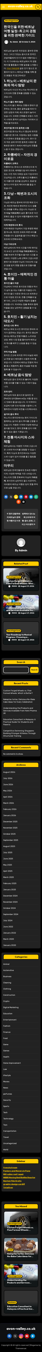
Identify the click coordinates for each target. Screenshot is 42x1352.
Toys (5, 1125)
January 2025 (9, 890)
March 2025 (8, 877)
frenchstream (10, 1168)
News (5, 1088)
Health (6, 1057)
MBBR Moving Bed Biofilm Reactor (19, 1177)
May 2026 (7, 791)
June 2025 (8, 859)
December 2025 (10, 822)
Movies (6, 1081)
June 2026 (8, 784)
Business (7, 976)
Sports (6, 1106)
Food (5, 1038)
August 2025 (9, 846)
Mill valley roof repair (13, 1174)
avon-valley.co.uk (20, 6)
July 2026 (7, 778)
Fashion (6, 1026)
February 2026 (10, 809)
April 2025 (7, 871)
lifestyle (7, 1075)
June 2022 (8, 927)
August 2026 (9, 772)
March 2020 (8, 939)
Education (7, 1013)
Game (5, 1044)
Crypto (6, 1001)
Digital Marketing (11, 1007)
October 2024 (9, 908)
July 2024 (7, 920)
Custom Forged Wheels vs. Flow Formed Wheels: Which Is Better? (20, 583)
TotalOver (8, 1187)
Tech (5, 1112)
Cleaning (7, 983)
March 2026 (8, 803)
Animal (6, 964)
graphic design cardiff (14, 1184)
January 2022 (9, 933)
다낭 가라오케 (13, 68)
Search (21, 662)
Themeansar (20, 1348)
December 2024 (10, 896)
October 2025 (9, 834)
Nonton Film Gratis (12, 1181)
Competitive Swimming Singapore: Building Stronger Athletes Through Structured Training (19, 733)
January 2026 (9, 815)
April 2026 (8, 797)
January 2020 (9, 945)
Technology (8, 1119)
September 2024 (10, 914)
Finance (6, 1032)
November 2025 (10, 828)
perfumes (7, 1094)
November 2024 (10, 902)
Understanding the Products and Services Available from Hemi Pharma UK (20, 610)
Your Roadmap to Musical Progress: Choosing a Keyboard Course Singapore (20, 637)
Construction (9, 995)
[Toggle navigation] (3, 6)
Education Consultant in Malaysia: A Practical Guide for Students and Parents (19, 722)
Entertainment (10, 1020)
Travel (6, 1137)
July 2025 (7, 852)
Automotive (8, 970)
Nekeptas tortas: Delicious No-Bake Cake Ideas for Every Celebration (20, 1256)
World (5, 1149)
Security (7, 1100)
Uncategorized (11, 21)
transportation (9, 1131)
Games (6, 1051)
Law (5, 1069)
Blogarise (34, 1345)
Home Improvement (12, 1063)
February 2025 (9, 883)
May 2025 (7, 865)
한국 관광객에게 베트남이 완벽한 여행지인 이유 (13, 517)
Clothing (7, 989)
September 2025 (10, 840)
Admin (15, 42)
